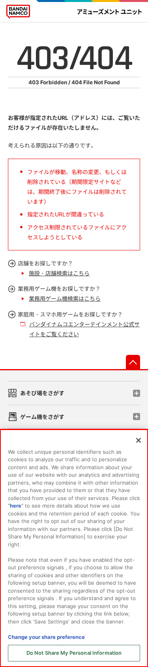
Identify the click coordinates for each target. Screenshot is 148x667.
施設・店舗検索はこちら (59, 273)
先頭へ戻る (133, 362)
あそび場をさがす (42, 393)
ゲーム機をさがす (42, 416)
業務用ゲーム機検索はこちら (65, 298)
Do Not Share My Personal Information (74, 653)
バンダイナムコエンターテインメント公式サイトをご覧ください (84, 329)
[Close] (138, 440)
